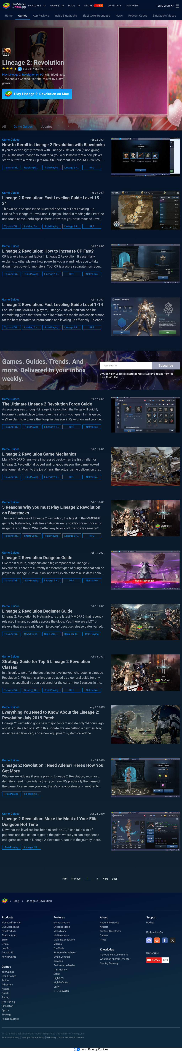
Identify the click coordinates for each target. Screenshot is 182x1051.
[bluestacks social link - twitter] (172, 940)
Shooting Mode (61, 926)
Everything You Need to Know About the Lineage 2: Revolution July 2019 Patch (50, 715)
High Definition (61, 982)
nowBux (6, 948)
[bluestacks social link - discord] (149, 940)
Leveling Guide (31, 226)
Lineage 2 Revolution (71, 167)
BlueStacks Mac (10, 926)
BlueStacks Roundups (96, 15)
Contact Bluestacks (110, 931)
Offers (5, 943)
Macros (57, 943)
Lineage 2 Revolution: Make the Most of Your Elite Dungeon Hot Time (50, 821)
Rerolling (58, 961)
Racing (5, 997)
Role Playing (51, 167)
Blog (72, 5)
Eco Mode (58, 948)
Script (56, 973)
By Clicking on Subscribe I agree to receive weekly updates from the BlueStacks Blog (136, 375)
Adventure (7, 984)
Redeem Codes (137, 15)
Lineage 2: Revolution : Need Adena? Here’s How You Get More (52, 768)
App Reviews (41, 15)
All (4, 126)
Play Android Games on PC (114, 954)
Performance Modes (64, 965)
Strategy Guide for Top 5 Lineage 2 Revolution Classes (46, 664)
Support (132, 5)
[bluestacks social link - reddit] (157, 940)
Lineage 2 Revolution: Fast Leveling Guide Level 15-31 (51, 200)
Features (34, 5)
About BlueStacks (109, 922)
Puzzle (5, 993)
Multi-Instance (61, 935)
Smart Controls (31, 535)
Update (150, 922)
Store (93, 5)
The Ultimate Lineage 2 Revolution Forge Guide (47, 404)
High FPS (58, 978)
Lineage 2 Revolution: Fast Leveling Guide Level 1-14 (52, 304)
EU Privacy (51, 1037)
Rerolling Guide (31, 167)
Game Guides (23, 126)
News (119, 15)
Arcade (5, 988)
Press (103, 939)
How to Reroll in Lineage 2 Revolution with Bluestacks (53, 144)
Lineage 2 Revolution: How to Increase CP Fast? (48, 251)
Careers (104, 935)
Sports (5, 1010)
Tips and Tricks (11, 167)
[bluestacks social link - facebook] (165, 940)
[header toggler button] (177, 5)
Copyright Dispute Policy (33, 1037)
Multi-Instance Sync (63, 939)
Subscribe (166, 365)
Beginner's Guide (51, 634)
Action (5, 980)
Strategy (6, 1014)
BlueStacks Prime (11, 922)
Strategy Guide (31, 690)
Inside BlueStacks (66, 15)
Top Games (8, 971)
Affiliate (114, 5)
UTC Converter (61, 991)
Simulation (7, 1005)
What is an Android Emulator (115, 958)
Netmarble (92, 274)
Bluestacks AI (9, 935)
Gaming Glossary (109, 963)
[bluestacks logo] (14, 5)
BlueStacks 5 (9, 931)
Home (8, 15)
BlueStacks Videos (164, 15)
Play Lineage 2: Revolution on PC (23, 74)
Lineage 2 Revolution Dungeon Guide (37, 557)
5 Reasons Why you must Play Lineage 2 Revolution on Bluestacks (51, 510)
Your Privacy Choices (95, 1049)
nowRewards (9, 956)
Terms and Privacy (11, 1037)
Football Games (10, 1018)
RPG (91, 167)
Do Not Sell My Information (71, 1037)
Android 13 (8, 952)
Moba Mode (59, 931)
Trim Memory (60, 969)
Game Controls (61, 922)
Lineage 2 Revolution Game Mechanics (39, 454)
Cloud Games (9, 976)
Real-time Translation (64, 952)
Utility (56, 986)
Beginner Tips (71, 634)
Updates (46, 126)
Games (54, 5)
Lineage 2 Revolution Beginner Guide (37, 611)
